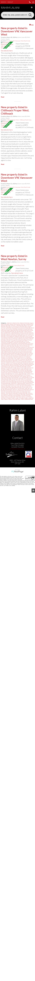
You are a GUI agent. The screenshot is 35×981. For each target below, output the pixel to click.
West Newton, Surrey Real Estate (15, 265)
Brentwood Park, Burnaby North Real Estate (21, 327)
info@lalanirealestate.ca (17, 449)
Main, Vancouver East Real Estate (24, 370)
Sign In (3, 2)
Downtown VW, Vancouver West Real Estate (18, 41)
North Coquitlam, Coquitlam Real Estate (14, 375)
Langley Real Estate (24, 369)
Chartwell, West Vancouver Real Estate (9, 338)
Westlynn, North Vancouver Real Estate (17, 394)
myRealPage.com (17, 471)
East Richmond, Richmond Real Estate (24, 352)
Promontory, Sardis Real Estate (7, 381)
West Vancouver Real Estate (12, 393)
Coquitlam (28, 342)
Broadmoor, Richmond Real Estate (25, 329)
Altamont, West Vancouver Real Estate (18, 324)
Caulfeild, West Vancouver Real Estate (14, 335)
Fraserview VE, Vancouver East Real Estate (23, 359)
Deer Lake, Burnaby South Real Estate (25, 344)
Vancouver (15, 389)
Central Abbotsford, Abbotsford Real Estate (15, 336)
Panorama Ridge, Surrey (16, 377)
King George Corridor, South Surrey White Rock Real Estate (14, 366)
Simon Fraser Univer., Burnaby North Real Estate (21, 386)
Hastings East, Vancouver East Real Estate (12, 364)
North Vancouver (27, 375)
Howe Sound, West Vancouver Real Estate (10, 365)
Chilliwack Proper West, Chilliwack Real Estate (18, 120)
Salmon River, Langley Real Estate (18, 383)
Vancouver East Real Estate (23, 389)
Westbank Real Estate (23, 393)
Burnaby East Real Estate (24, 330)
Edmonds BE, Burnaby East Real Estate (9, 353)
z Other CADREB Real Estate (27, 399)
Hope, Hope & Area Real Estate (27, 364)
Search (30, 15)
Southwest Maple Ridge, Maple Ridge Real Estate (11, 387)
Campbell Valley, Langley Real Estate (11, 332)
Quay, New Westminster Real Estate (22, 381)
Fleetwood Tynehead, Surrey (19, 357)
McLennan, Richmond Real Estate (25, 371)
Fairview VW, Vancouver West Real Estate (17, 355)
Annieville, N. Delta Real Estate (17, 325)
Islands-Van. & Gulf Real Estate (25, 365)
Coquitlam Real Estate (5, 343)
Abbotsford (9, 323)
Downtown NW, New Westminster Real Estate (11, 347)
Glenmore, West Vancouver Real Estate (9, 360)
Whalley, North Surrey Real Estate (8, 396)
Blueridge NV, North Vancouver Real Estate (15, 326)
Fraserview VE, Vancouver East (7, 359)
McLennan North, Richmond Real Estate (9, 371)
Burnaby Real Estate (19, 331)
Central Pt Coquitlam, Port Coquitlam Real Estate (24, 337)
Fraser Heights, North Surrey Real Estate (22, 358)
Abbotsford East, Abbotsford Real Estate (21, 323)
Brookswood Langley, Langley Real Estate (9, 330)
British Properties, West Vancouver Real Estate (17, 328)
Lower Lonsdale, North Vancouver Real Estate (16, 369)
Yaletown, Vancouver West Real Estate (12, 399)
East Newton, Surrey (16, 350)
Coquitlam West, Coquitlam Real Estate (19, 343)
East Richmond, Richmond (9, 352)
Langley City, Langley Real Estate (13, 369)
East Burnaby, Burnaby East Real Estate (19, 349)
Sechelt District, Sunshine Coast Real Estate (17, 384)
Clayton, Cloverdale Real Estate (17, 341)
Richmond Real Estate (6, 383)
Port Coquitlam (12, 380)
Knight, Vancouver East (18, 367)
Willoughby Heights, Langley (12, 398)
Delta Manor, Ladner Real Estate (7, 346)
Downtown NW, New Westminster (22, 346)
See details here (7, 51)
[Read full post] (7, 45)
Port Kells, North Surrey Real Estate (23, 380)
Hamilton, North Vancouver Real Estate (14, 363)
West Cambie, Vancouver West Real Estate (15, 390)
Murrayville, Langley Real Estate (19, 373)
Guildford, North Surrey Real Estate (19, 361)
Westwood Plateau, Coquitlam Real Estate (22, 395)
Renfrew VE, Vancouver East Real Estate (25, 382)
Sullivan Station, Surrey (27, 387)
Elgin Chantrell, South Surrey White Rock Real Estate (15, 354)
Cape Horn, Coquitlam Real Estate (13, 334)
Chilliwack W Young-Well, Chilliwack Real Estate (16, 340)
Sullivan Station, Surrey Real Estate (8, 388)
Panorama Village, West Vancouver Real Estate (13, 378)
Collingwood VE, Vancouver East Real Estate (16, 342)
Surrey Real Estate (20, 388)
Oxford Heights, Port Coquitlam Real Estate (10, 376)
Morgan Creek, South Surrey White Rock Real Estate (12, 372)
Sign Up (10, 2)
